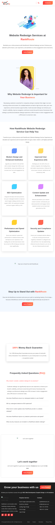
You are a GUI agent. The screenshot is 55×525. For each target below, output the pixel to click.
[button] (39, 3)
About (28, 521)
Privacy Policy (49, 521)
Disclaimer (41, 521)
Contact (34, 521)
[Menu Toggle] (27, 3)
